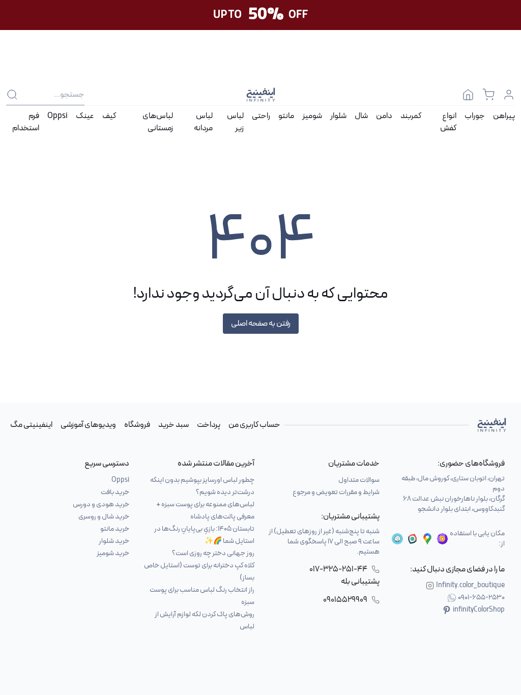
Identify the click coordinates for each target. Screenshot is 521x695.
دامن (384, 116)
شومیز (312, 116)
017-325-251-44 (338, 569)
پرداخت (208, 425)
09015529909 (345, 600)
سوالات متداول (359, 480)
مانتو (286, 116)
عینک (85, 116)
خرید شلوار (114, 541)
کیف (109, 116)
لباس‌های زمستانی (157, 122)
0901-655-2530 (481, 598)
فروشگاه (137, 425)
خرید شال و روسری (103, 516)
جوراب (475, 116)
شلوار (338, 116)
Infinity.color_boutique (470, 586)
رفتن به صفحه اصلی (261, 323)
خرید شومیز (113, 553)
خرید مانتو (114, 529)
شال (361, 116)
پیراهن (504, 116)
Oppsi (57, 116)
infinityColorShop (479, 610)
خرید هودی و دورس (101, 504)
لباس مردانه (203, 122)
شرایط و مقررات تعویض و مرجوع (336, 492)
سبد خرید (173, 425)
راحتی (261, 116)
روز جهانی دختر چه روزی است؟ (213, 553)
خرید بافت (115, 492)
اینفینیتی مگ (31, 425)
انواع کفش (448, 122)
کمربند (410, 116)
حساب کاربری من (254, 425)
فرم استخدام (25, 122)
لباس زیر (235, 122)
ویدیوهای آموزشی (88, 425)
